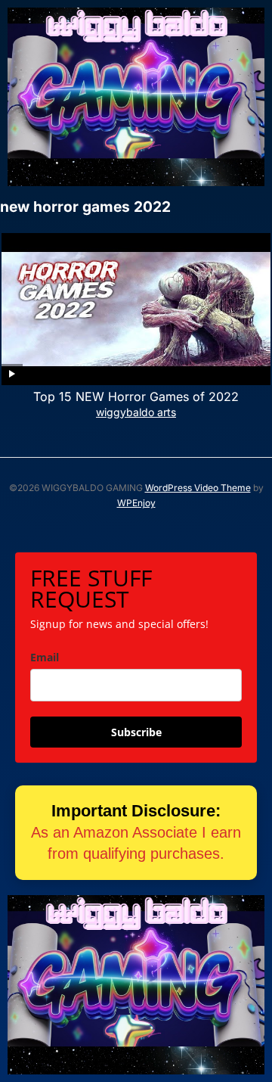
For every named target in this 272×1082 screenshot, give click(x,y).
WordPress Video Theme (198, 487)
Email (44, 657)
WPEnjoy (136, 502)
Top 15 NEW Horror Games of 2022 (136, 396)
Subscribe (136, 732)
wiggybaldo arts (136, 412)
